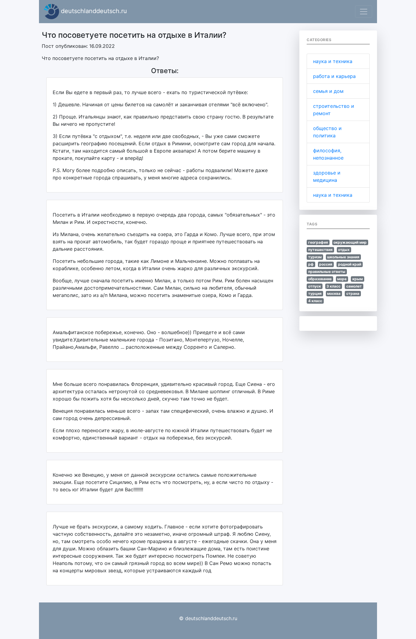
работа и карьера (334, 76)
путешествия (320, 249)
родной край (349, 264)
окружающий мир (350, 242)
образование (320, 279)
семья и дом (328, 91)
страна (352, 293)
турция (315, 293)
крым (357, 279)
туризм (315, 257)
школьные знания (343, 257)
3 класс (333, 286)
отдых (344, 249)
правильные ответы (326, 271)
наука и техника (332, 61)
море (342, 279)
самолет (354, 286)
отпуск (314, 286)
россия (325, 264)
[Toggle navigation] (363, 11)
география (318, 242)
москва (333, 293)
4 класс (315, 300)
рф (311, 264)
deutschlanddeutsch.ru (93, 11)
